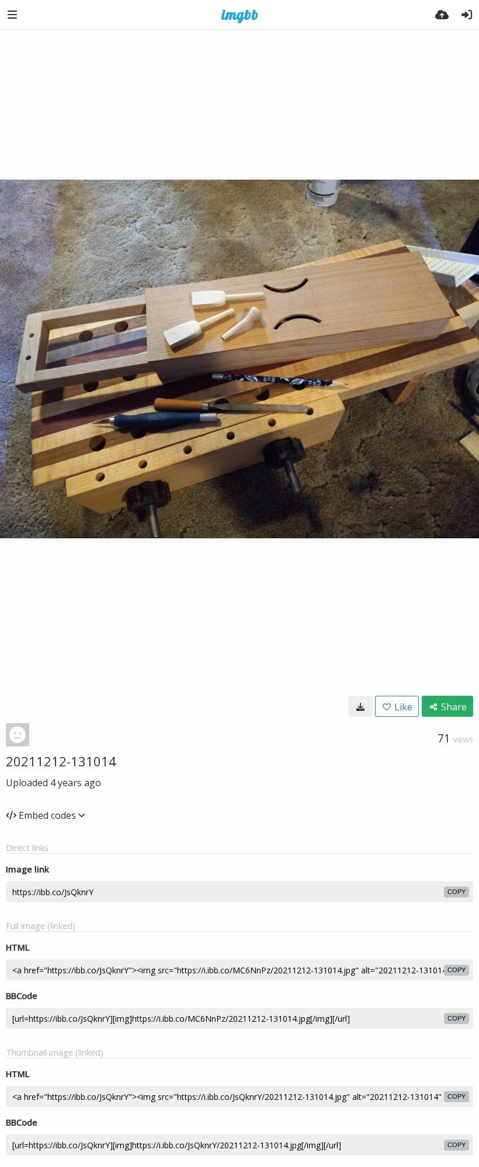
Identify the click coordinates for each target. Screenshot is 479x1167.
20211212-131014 (61, 761)
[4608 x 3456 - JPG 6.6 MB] (360, 706)
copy (456, 891)
